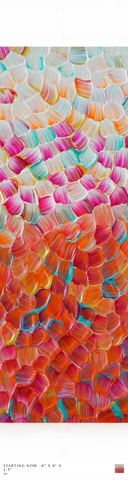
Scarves (25, 7)
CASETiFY (41, 7)
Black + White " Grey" (11, 12)
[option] (119, 468)
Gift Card (73, 7)
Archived (82, 7)
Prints (33, 7)
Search (107, 5)
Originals (16, 7)
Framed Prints (52, 7)
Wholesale (63, 7)
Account (114, 5)
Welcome (7, 7)
